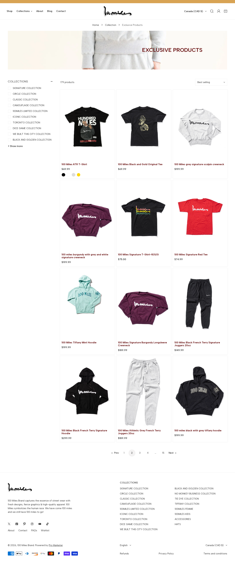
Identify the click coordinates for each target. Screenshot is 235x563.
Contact (22, 530)
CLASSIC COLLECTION (132, 498)
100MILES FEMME (184, 509)
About (11, 530)
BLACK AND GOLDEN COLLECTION (194, 488)
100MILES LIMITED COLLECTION (137, 509)
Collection (110, 25)
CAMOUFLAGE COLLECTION (135, 503)
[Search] (211, 11)
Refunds (124, 553)
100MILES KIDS (182, 514)
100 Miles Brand (25, 545)
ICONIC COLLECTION (131, 514)
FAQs (34, 530)
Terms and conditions (215, 553)
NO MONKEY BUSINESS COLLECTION (195, 493)
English (124, 545)
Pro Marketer (56, 545)
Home (95, 25)
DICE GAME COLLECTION (134, 524)
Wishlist (45, 530)
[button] (225, 11)
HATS (178, 524)
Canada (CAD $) (193, 11)
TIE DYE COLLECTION (187, 498)
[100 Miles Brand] (118, 11)
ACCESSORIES (183, 519)
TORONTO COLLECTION (133, 519)
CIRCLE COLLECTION (131, 493)
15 (163, 452)
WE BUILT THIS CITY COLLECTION (138, 529)
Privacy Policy (166, 553)
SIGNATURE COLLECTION (134, 488)
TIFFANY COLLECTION (187, 503)
